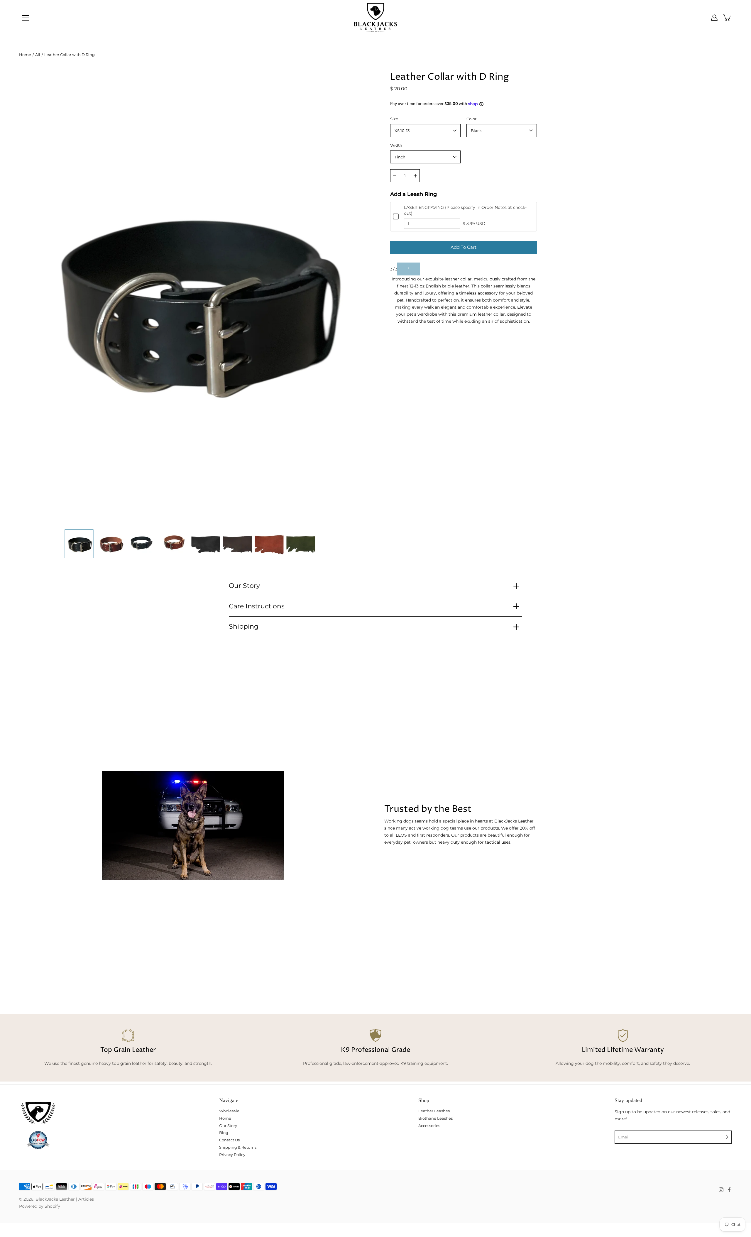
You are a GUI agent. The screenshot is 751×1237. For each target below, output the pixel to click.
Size (394, 118)
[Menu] (25, 18)
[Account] (714, 17)
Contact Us (229, 1140)
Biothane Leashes (435, 1118)
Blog (223, 1132)
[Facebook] (729, 1189)
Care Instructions (257, 606)
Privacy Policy (232, 1154)
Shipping (243, 626)
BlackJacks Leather (55, 1199)
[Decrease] (394, 175)
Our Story (244, 586)
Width (396, 145)
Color (471, 118)
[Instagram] (721, 1189)
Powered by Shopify (39, 1206)
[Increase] (415, 175)
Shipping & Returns (237, 1147)
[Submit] (725, 1137)
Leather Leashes (434, 1111)
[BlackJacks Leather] (375, 17)
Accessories (429, 1125)
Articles (86, 1199)
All (37, 54)
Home (25, 54)
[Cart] (727, 17)
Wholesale (229, 1111)
